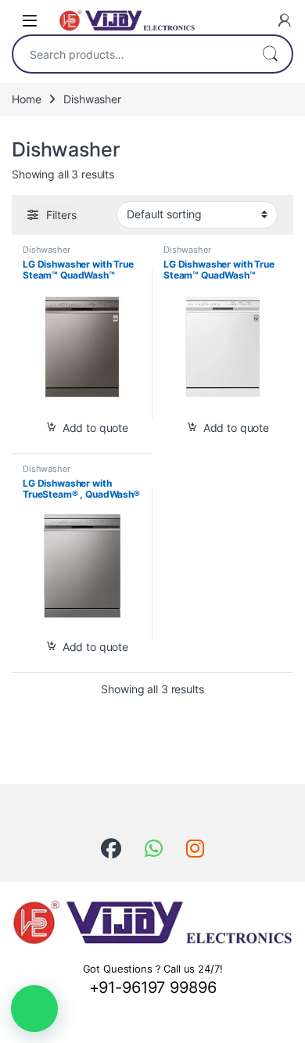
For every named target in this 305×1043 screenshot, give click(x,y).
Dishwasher (46, 249)
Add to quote (95, 427)
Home (26, 99)
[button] (34, 1008)
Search (270, 54)
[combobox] (130, 54)
